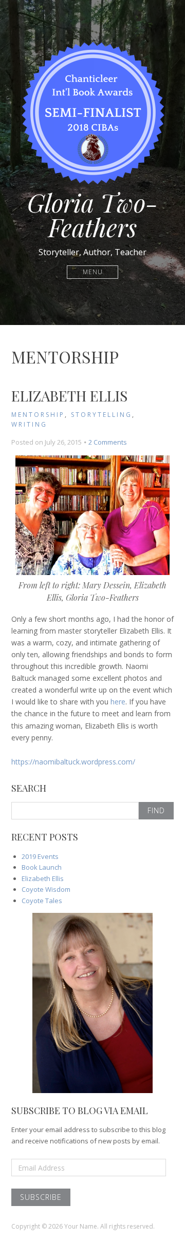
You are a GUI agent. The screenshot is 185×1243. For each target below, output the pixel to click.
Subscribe (41, 1197)
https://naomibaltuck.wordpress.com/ (73, 762)
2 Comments (107, 442)
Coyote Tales (42, 900)
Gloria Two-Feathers (92, 214)
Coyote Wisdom (46, 889)
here (117, 701)
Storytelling (101, 414)
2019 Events (40, 856)
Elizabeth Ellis (69, 395)
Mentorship (38, 414)
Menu (93, 271)
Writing (29, 424)
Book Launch (42, 867)
